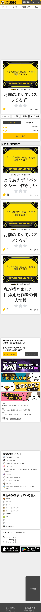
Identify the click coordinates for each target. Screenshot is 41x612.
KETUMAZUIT (10, 526)
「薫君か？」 (9, 483)
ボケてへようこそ (31, 354)
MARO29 (8, 514)
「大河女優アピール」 (12, 457)
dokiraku (8, 517)
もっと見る (20, 136)
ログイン (36, 2)
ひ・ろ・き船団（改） (12, 508)
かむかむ (35, 127)
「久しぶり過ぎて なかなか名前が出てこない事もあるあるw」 (21, 470)
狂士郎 (8, 498)
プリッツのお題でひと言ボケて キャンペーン (17, 413)
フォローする (10, 539)
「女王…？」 (9, 466)
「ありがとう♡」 (11, 460)
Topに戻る (33, 589)
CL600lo (35, 130)
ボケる (15, 7)
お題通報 (24, 116)
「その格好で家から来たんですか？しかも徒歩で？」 (19, 487)
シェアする (5, 116)
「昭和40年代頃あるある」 (14, 477)
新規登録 (26, 2)
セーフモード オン (9, 354)
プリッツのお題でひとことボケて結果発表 (16, 409)
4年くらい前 (34, 109)
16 (8, 194)
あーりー (8, 501)
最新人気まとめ (29, 610)
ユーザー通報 (35, 116)
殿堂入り (8, 610)
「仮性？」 (9, 474)
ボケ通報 (16, 116)
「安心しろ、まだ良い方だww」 (15, 463)
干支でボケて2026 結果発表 (11, 418)
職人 (36, 7)
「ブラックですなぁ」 (12, 480)
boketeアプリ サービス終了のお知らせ (15, 404)
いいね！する (11, 537)
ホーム (4, 7)
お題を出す (26, 7)
